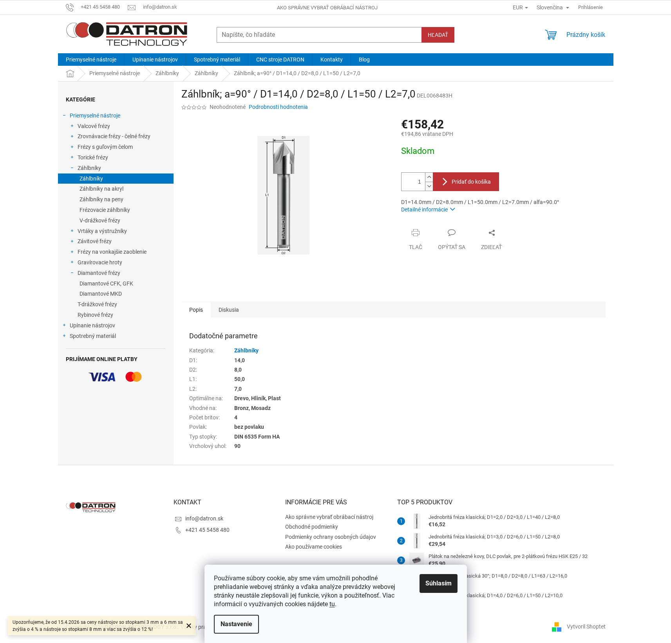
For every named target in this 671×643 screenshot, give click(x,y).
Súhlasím (438, 583)
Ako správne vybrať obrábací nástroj (327, 8)
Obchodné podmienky (311, 527)
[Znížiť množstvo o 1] (429, 186)
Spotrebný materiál (93, 336)
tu (332, 604)
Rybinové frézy (95, 315)
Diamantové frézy (99, 273)
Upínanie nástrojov (92, 325)
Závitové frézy (95, 241)
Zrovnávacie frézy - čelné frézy (114, 136)
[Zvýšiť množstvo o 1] (429, 177)
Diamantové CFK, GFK (106, 283)
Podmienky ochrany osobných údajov (330, 537)
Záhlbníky (89, 168)
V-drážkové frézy (100, 220)
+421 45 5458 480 (207, 530)
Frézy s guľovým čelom (105, 147)
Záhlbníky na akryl (101, 189)
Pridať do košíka (471, 182)
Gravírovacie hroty (100, 262)
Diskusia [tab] (229, 310)
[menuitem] (91, 59)
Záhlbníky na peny (101, 199)
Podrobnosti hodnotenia (278, 107)
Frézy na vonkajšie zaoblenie (112, 252)
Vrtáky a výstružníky (102, 231)
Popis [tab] (196, 310)
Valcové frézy (94, 126)
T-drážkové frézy (97, 304)
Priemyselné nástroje (95, 115)
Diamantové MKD (101, 294)
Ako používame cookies (313, 547)
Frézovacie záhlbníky (105, 210)
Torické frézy (93, 157)
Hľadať (438, 35)
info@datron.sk (204, 518)
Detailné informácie (424, 209)
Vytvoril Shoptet (586, 626)
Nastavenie (236, 624)
